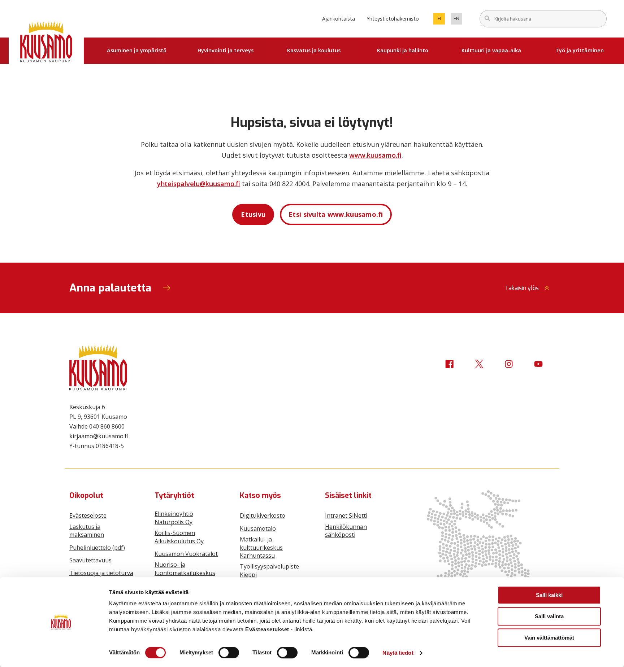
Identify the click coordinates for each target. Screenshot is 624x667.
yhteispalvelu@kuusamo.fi (198, 183)
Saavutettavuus (90, 560)
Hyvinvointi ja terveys (226, 50)
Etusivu (253, 214)
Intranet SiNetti (346, 515)
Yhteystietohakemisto (393, 18)
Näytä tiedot (397, 653)
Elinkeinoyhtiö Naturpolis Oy (174, 518)
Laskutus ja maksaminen (86, 531)
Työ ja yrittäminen (579, 50)
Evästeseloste (88, 515)
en (458, 20)
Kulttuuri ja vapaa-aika (491, 50)
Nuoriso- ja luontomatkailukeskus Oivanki (185, 573)
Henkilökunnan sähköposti (346, 531)
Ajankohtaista (338, 18)
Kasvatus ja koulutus (314, 50)
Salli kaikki (549, 595)
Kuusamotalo (258, 528)
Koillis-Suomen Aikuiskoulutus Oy (179, 537)
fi (441, 20)
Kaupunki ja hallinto (402, 50)
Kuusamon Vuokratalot (186, 554)
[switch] (228, 652)
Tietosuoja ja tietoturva (101, 573)
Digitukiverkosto (262, 515)
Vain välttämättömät (549, 638)
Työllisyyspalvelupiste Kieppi (269, 570)
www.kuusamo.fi (375, 155)
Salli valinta (549, 616)
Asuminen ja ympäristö (136, 50)
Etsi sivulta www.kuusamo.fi (336, 214)
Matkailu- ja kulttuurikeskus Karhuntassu (261, 547)
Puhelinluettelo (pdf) (97, 548)
